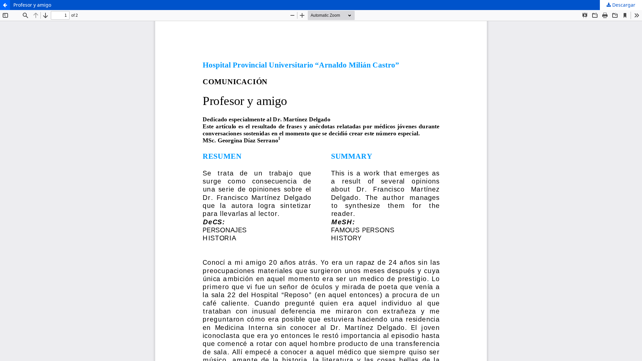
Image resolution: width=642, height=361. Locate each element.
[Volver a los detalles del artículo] (5, 5)
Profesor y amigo (32, 5)
